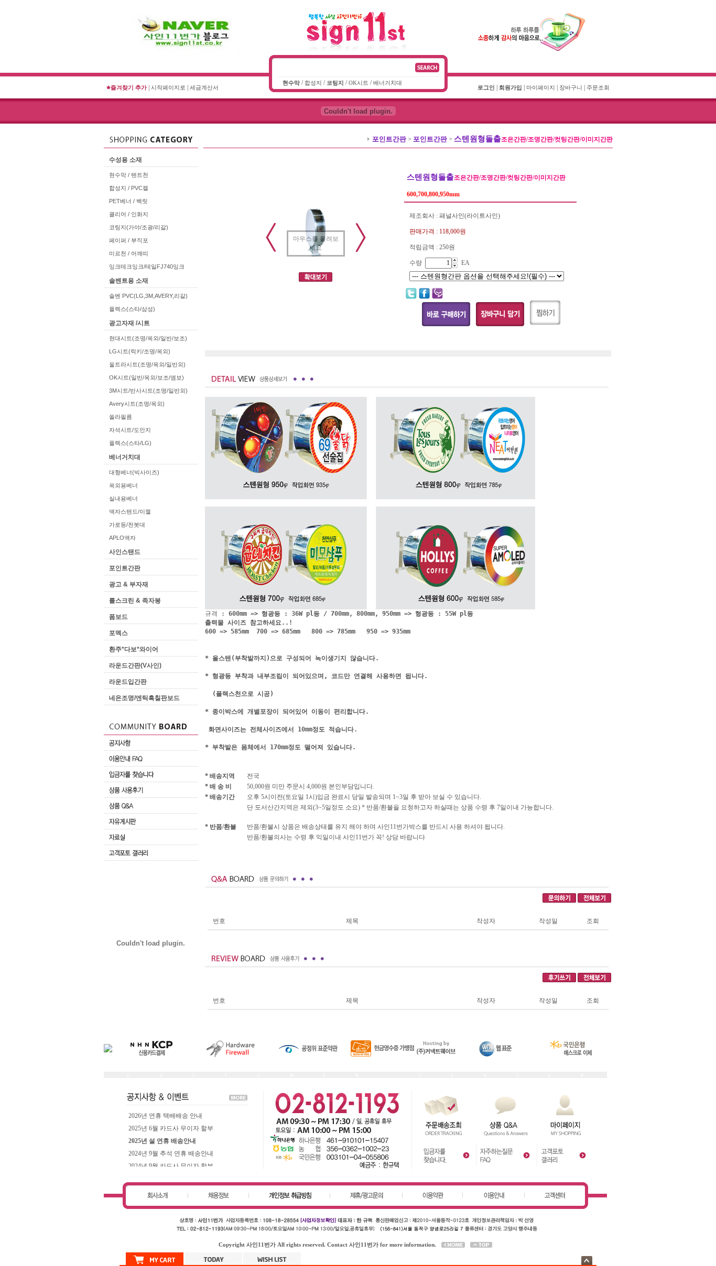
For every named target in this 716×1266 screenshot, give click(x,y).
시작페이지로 (168, 87)
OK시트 (358, 83)
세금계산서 (204, 87)
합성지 (313, 83)
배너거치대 (387, 83)
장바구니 (570, 87)
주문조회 (598, 87)
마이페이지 (540, 87)
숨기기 (586, 1260)
